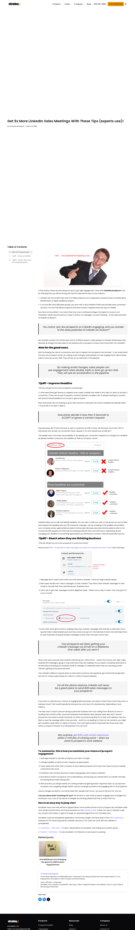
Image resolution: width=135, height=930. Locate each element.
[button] (61, 4)
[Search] (126, 4)
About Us (103, 925)
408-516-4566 (100, 4)
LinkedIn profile (90, 810)
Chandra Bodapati (17, 126)
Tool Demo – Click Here (50, 828)
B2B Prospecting (116, 818)
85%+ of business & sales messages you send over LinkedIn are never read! (80, 547)
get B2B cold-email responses (91, 735)
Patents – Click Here (49, 832)
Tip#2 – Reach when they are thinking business (21, 261)
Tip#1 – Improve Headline (21, 256)
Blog (89, 4)
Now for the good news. (20, 252)
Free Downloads (116, 4)
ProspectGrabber (45, 925)
